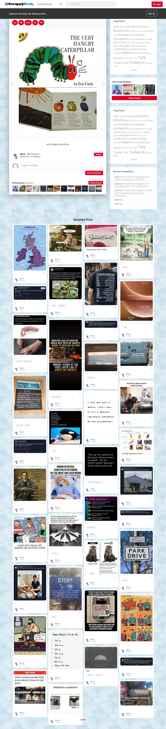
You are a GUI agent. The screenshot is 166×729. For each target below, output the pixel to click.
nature (116, 46)
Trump (117, 62)
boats (128, 26)
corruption (120, 39)
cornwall (123, 35)
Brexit (117, 30)
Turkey (134, 62)
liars (148, 42)
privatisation (119, 48)
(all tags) (133, 70)
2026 (54, 305)
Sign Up (151, 13)
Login (158, 4)
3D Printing (56, 397)
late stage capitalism (135, 43)
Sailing (144, 52)
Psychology (142, 49)
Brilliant (126, 30)
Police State (142, 46)
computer (91, 527)
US (146, 63)
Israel (147, 39)
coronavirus (137, 35)
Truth (125, 62)
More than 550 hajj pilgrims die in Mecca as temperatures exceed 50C (133, 178)
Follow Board (96, 183)
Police (134, 45)
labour (124, 42)
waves (150, 63)
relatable (116, 53)
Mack (21, 279)
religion (126, 53)
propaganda (132, 49)
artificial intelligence (24, 361)
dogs (125, 267)
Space (121, 58)
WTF (115, 66)
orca (53, 451)
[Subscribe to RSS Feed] (60, 4)
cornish (90, 675)
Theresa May (133, 58)
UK (142, 62)
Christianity (142, 31)
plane (127, 45)
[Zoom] (35, 22)
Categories (43, 4)
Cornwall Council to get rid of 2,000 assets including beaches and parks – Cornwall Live (133, 193)
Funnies (29, 183)
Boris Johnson (140, 26)
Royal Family (136, 53)
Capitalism (134, 31)
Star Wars (91, 709)
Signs (115, 58)
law (144, 43)
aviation (122, 27)
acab (116, 26)
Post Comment (94, 173)
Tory (142, 57)
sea (149, 53)
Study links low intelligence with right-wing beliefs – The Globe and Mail (132, 185)
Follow (98, 154)
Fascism (131, 39)
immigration (139, 39)
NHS (121, 45)
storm (126, 58)
